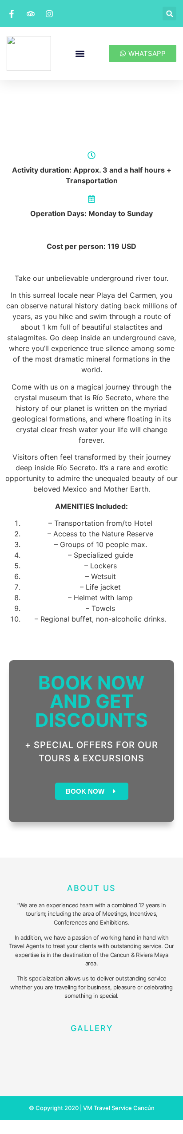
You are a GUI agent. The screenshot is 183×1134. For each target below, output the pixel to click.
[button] (169, 13)
